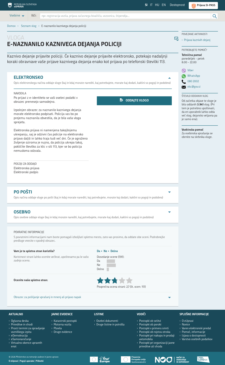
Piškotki (40, 361)
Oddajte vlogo (137, 100)
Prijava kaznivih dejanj (197, 40)
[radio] (122, 280)
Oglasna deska (20, 321)
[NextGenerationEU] (133, 358)
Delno (114, 251)
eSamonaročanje (21, 339)
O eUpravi (187, 321)
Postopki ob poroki (150, 324)
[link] (17, 16)
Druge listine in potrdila (110, 324)
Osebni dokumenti (107, 321)
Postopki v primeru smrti (154, 328)
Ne (105, 251)
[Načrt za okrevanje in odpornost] (172, 358)
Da (98, 251)
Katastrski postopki (65, 321)
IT (151, 5)
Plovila (58, 328)
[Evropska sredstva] (203, 358)
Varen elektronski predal (196, 328)
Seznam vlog (28, 26)
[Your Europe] (100, 358)
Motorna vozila (62, 324)
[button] (176, 38)
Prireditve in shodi (22, 324)
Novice (186, 324)
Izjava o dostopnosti (194, 335)
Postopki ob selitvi (150, 321)
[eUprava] (22, 6)
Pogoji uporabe (27, 361)
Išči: (34, 15)
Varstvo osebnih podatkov (197, 339)
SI (146, 5)
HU (157, 5)
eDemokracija (19, 335)
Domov (11, 26)
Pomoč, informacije (193, 332)
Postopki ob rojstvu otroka (154, 332)
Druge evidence (63, 332)
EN (164, 5)
